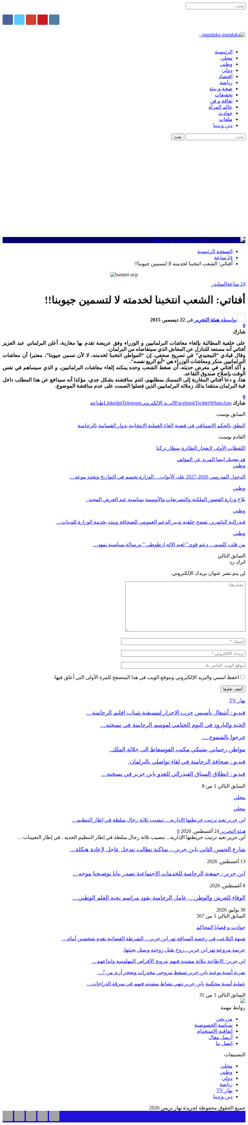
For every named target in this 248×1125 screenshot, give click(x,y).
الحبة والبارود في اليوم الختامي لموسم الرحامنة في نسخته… (172, 725)
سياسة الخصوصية (213, 1025)
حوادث (225, 113)
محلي (226, 58)
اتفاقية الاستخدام (214, 1031)
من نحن (224, 1018)
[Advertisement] (124, 188)
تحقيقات (223, 94)
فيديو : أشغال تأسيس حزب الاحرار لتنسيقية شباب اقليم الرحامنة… (165, 712)
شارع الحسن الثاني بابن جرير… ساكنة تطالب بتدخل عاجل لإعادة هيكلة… (157, 849)
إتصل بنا (224, 1043)
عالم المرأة (220, 107)
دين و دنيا (222, 125)
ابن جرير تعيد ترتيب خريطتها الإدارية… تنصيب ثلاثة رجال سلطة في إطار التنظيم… (158, 820)
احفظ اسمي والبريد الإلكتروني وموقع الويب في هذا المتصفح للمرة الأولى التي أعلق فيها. (146, 677)
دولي (227, 70)
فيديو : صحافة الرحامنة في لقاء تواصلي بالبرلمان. (186, 761)
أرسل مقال (220, 1037)
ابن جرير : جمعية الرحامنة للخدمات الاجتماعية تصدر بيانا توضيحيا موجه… (159, 873)
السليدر (219, 284)
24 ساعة (236, 284)
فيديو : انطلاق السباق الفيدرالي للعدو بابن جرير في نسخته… (173, 774)
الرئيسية (223, 51)
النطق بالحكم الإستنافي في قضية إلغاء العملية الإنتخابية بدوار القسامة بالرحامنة (161, 425)
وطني (226, 64)
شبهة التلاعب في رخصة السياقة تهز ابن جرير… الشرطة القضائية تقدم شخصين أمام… (153, 938)
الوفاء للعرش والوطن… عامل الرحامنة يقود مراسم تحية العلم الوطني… (158, 897)
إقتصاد (225, 76)
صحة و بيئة (220, 88)
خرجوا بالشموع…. (223, 737)
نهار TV (224, 1090)
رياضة (226, 82)
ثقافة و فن (221, 101)
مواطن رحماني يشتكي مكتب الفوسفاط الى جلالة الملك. (177, 749)
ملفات (225, 119)
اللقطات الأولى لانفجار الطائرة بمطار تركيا (200, 448)
